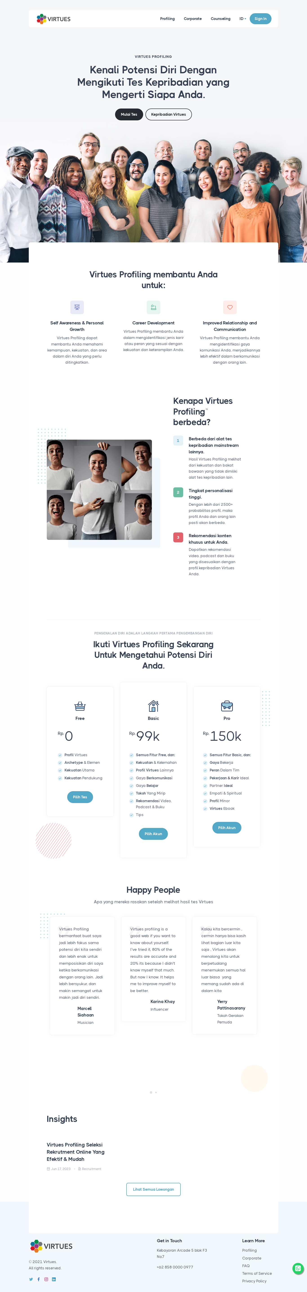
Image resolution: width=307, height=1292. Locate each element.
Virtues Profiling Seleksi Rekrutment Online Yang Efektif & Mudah (76, 1152)
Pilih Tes (80, 797)
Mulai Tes (129, 114)
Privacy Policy (254, 1281)
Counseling (221, 18)
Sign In (261, 18)
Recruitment (91, 1169)
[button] (151, 1092)
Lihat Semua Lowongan (153, 1189)
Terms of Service (257, 1273)
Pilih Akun (153, 834)
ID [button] (242, 18)
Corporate (193, 18)
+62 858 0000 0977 (175, 1267)
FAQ (246, 1266)
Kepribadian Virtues (168, 114)
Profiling (167, 18)
